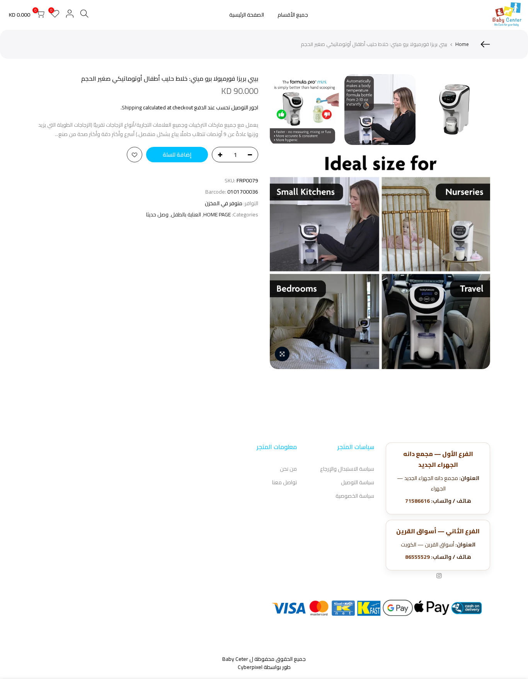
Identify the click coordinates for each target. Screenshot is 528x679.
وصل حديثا (157, 215)
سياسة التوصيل (357, 482)
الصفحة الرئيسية (246, 15)
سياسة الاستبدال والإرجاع (347, 469)
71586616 (417, 501)
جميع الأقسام (293, 15)
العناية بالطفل (186, 215)
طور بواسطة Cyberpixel (264, 667)
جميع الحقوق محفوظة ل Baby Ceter (264, 659)
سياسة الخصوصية (355, 496)
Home (462, 44)
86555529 (417, 557)
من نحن (288, 469)
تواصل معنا (284, 482)
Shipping (132, 107)
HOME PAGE (217, 215)
